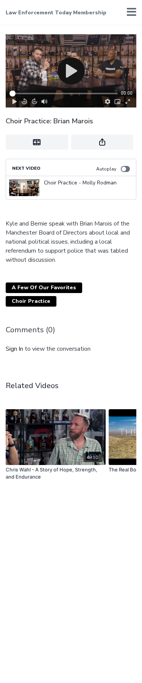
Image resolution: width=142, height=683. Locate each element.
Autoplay (106, 169)
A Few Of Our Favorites (44, 287)
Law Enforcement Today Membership (56, 12)
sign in (14, 349)
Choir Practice (31, 301)
